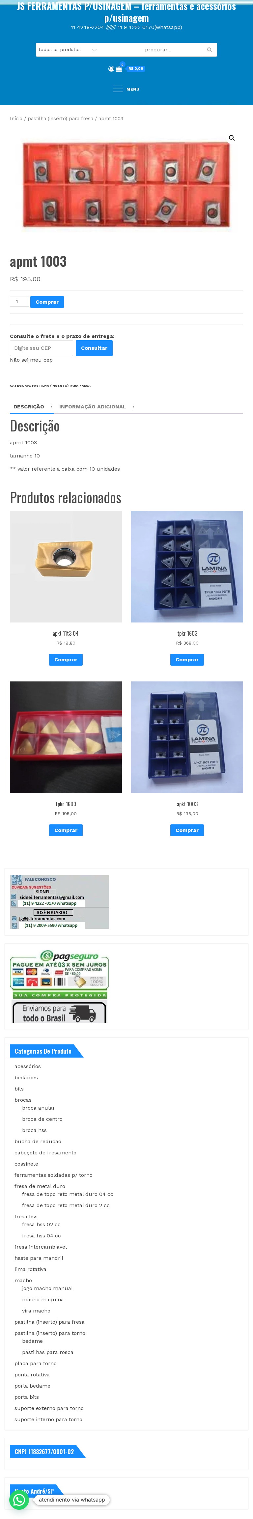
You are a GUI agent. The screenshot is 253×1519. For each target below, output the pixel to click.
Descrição (29, 406)
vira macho (36, 1311)
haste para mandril (38, 1258)
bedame (32, 1341)
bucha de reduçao (37, 1141)
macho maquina (43, 1299)
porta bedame (32, 1386)
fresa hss (26, 1216)
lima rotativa (30, 1269)
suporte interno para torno (48, 1419)
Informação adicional (92, 406)
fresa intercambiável (40, 1247)
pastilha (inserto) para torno (49, 1333)
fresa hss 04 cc (41, 1235)
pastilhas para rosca (47, 1352)
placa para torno (35, 1363)
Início (16, 119)
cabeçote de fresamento (45, 1152)
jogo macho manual (47, 1288)
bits (19, 1089)
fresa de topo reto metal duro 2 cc (66, 1205)
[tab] (32, 407)
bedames (26, 1077)
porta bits (26, 1397)
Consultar (94, 348)
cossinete (26, 1164)
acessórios (27, 1066)
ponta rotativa (32, 1374)
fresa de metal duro (39, 1186)
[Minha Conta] (111, 68)
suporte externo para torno (49, 1408)
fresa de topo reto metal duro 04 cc (67, 1194)
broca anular (38, 1108)
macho (23, 1280)
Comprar (47, 302)
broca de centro (42, 1119)
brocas (23, 1100)
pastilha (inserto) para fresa (60, 119)
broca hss (34, 1130)
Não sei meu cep (31, 360)
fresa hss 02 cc (41, 1224)
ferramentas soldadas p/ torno (53, 1175)
